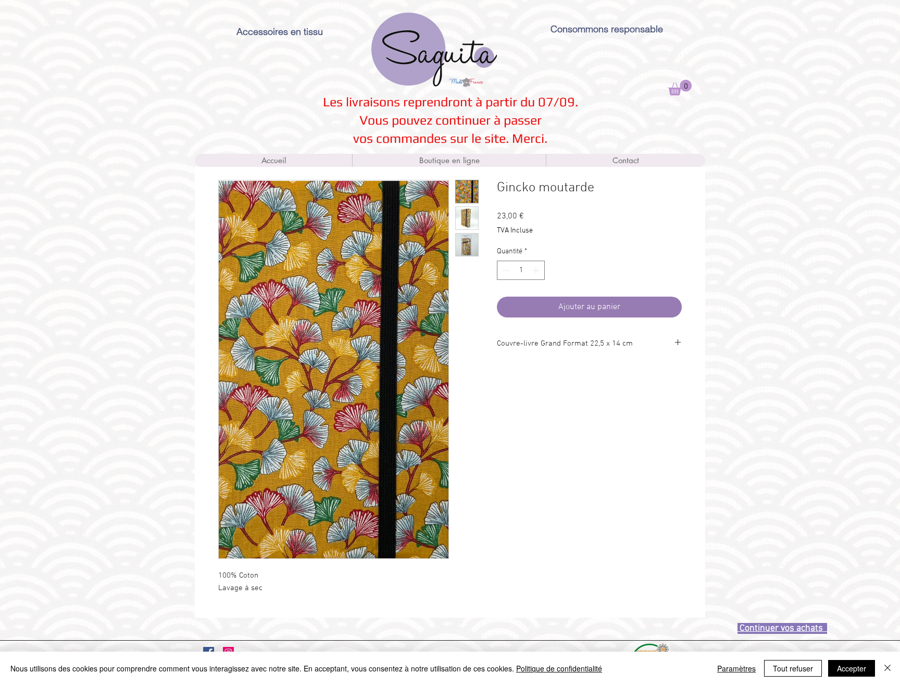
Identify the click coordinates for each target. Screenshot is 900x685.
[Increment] (536, 270)
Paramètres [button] (736, 668)
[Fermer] (887, 668)
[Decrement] (504, 270)
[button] (680, 87)
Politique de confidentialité (559, 668)
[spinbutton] (520, 270)
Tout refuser (793, 668)
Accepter (851, 668)
